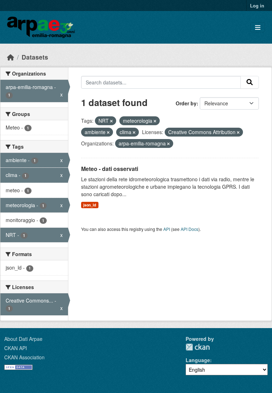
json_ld (89, 204)
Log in (257, 5)
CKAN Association (24, 357)
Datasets (35, 56)
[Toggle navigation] (257, 27)
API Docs (189, 229)
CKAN (198, 347)
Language (198, 360)
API (166, 229)
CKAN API (15, 348)
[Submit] (249, 82)
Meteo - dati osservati (109, 169)
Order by (186, 103)
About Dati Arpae (23, 338)
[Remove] (111, 121)
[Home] (10, 56)
